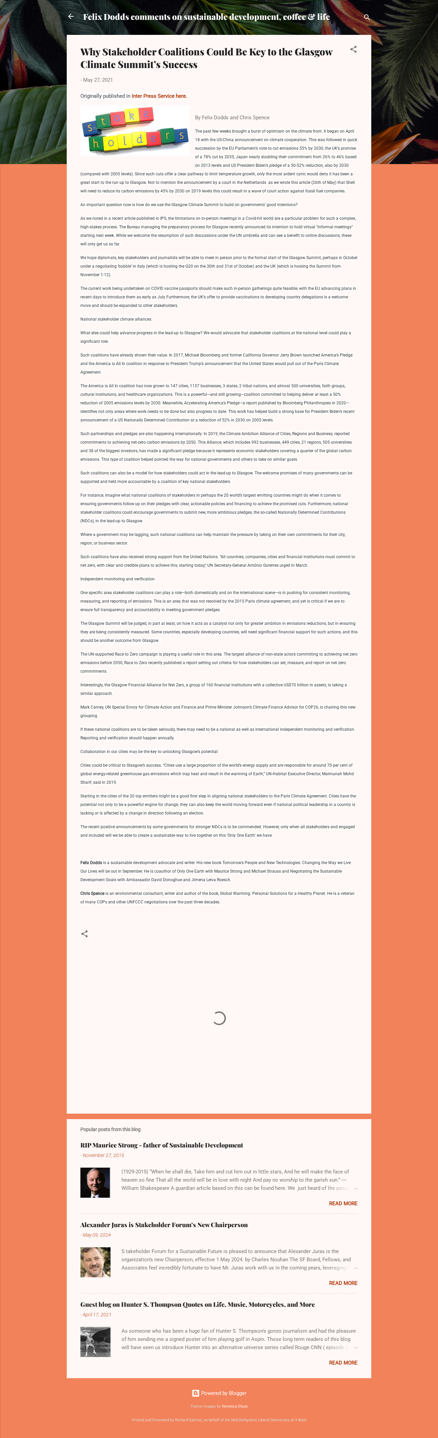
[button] (353, 50)
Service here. (172, 96)
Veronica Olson (235, 1406)
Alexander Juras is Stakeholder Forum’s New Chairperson (164, 1225)
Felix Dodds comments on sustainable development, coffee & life (206, 16)
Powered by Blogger (223, 1393)
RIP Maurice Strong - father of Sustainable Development (161, 1145)
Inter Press (144, 96)
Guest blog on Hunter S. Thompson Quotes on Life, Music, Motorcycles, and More (197, 1304)
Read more (343, 1203)
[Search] (367, 18)
